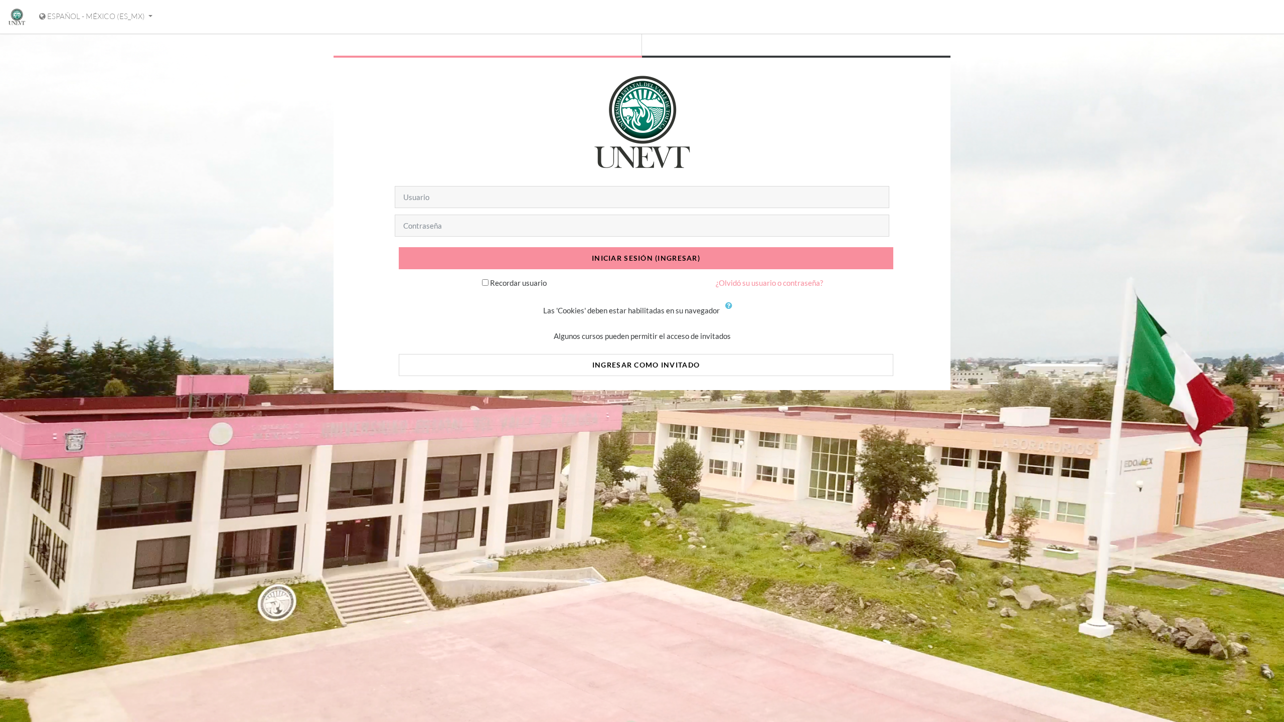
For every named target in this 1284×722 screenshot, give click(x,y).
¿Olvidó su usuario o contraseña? (769, 282)
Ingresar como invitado (646, 364)
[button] (731, 311)
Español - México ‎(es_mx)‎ (96, 16)
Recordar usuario (518, 282)
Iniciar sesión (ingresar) (646, 258)
